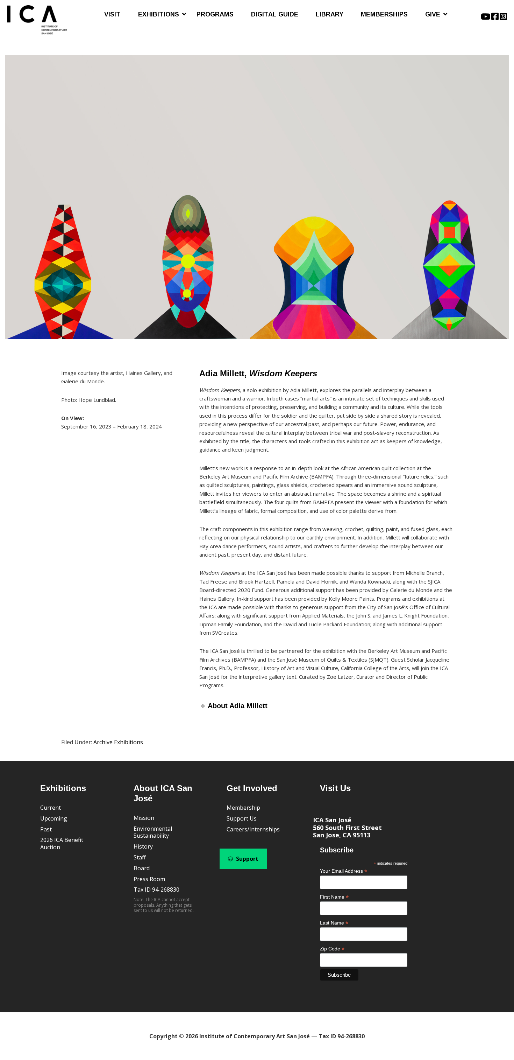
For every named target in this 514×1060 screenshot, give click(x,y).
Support (246, 859)
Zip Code (332, 949)
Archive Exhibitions (118, 742)
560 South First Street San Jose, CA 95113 (347, 831)
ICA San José (332, 820)
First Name (334, 897)
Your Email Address (343, 871)
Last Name (334, 923)
